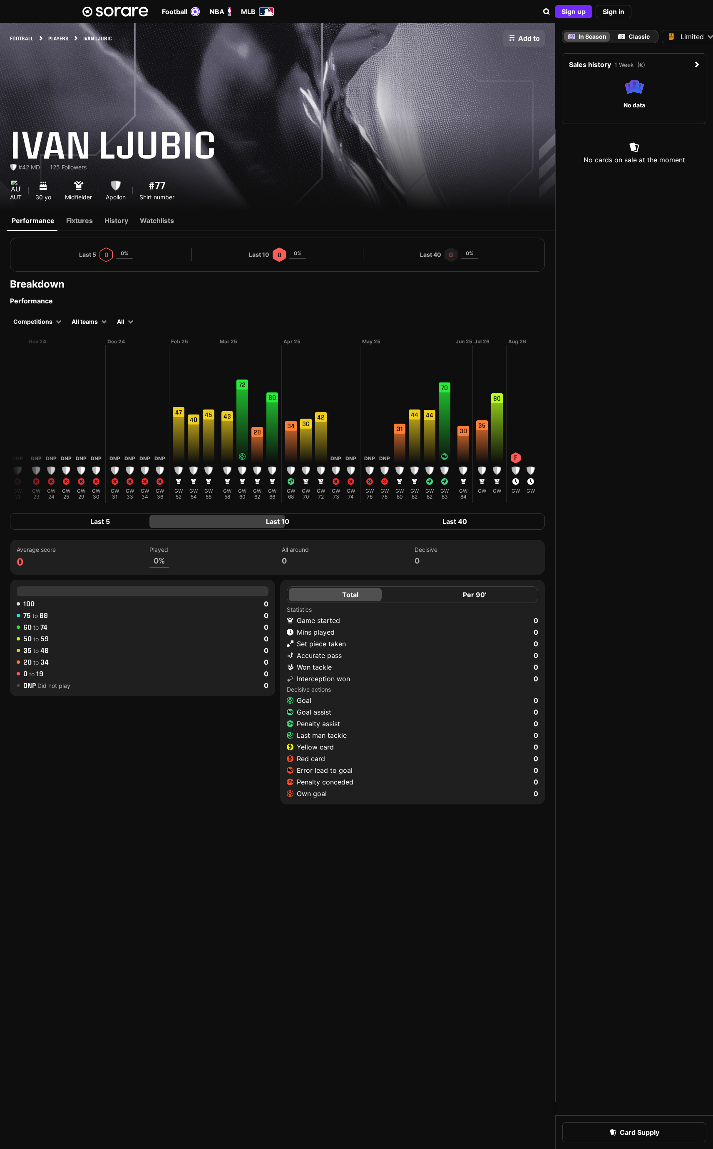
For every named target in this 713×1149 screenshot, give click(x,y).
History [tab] (116, 220)
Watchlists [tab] (157, 220)
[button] (546, 11)
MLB (248, 11)
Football (174, 11)
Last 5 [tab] (100, 521)
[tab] (634, 36)
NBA (217, 11)
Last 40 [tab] (454, 521)
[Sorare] (115, 12)
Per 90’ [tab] (475, 595)
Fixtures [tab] (79, 220)
